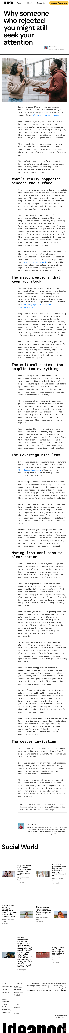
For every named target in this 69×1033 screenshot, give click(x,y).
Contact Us (41, 3)
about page (49, 809)
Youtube (16, 1013)
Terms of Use (6, 1012)
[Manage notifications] (65, 1029)
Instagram (17, 1004)
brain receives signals (35, 262)
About (4, 984)
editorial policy (32, 809)
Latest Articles (18, 984)
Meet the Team (7, 987)
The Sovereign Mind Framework (48, 115)
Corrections (6, 989)
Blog (29, 3)
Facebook (17, 1007)
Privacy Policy (6, 1010)
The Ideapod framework (29, 470)
